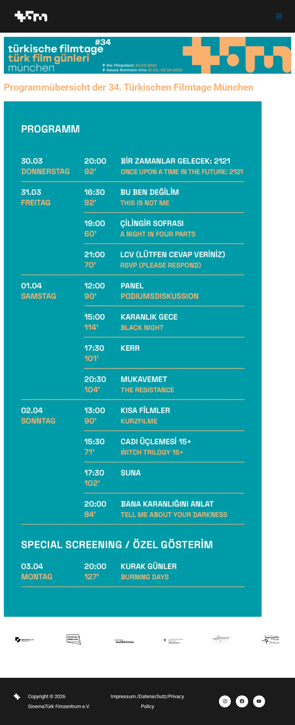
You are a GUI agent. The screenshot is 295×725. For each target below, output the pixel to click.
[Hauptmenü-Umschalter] (278, 16)
